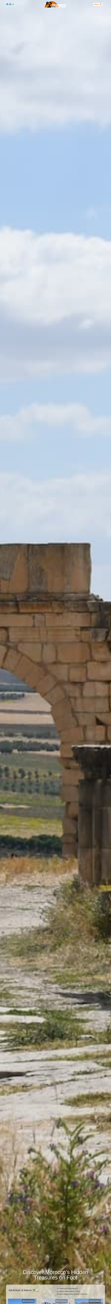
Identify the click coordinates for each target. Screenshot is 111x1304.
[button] (2, 20)
